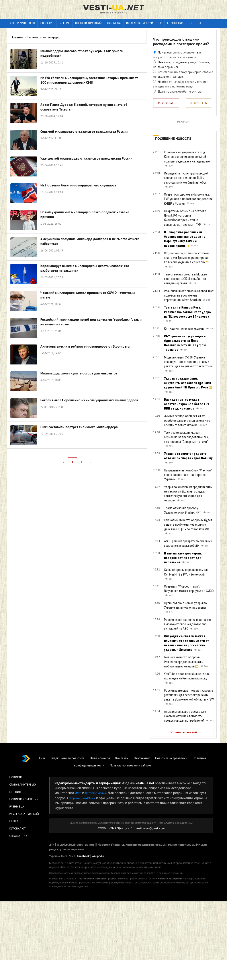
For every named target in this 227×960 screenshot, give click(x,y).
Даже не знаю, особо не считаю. (179, 92)
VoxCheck (89, 798)
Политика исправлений (171, 758)
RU (190, 23)
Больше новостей (183, 732)
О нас (41, 758)
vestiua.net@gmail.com (150, 828)
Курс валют (17, 829)
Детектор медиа (95, 793)
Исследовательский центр (144, 23)
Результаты (198, 103)
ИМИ (78, 793)
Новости (46, 23)
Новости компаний (88, 23)
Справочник (175, 23)
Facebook (83, 856)
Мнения (64, 23)
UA (199, 23)
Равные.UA (114, 23)
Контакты (121, 758)
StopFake (75, 798)
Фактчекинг (142, 758)
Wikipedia (98, 856)
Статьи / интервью (22, 23)
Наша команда (100, 758)
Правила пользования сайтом (130, 766)
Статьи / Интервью (22, 785)
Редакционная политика (67, 758)
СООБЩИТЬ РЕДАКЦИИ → (115, 828)
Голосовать (166, 103)
